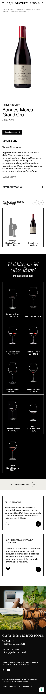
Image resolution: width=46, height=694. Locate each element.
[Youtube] (8, 670)
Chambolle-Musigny (33, 243)
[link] (11, 597)
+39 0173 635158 (10, 649)
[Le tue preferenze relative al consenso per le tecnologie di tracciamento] (41, 689)
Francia (10, 9)
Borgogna (19, 9)
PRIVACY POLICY (9, 686)
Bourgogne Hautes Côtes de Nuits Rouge (12, 242)
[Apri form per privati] (38, 524)
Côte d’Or (29, 9)
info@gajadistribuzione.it (14, 652)
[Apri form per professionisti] (38, 569)
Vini (3, 9)
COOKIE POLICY (25, 686)
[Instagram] (3, 670)
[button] (34, 202)
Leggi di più (9, 176)
